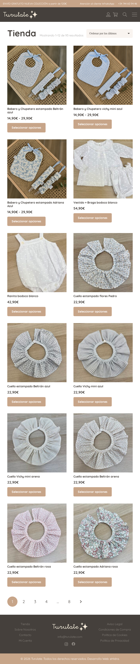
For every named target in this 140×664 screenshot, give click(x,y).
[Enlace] (108, 14)
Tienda (25, 624)
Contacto (25, 635)
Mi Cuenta (25, 640)
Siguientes (80, 602)
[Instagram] (66, 644)
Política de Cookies (114, 635)
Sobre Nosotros (25, 629)
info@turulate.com (70, 637)
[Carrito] (115, 14)
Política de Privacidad (114, 640)
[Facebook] (73, 644)
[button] (125, 14)
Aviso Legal (114, 624)
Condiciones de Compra (115, 629)
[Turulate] (20, 14)
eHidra (114, 659)
